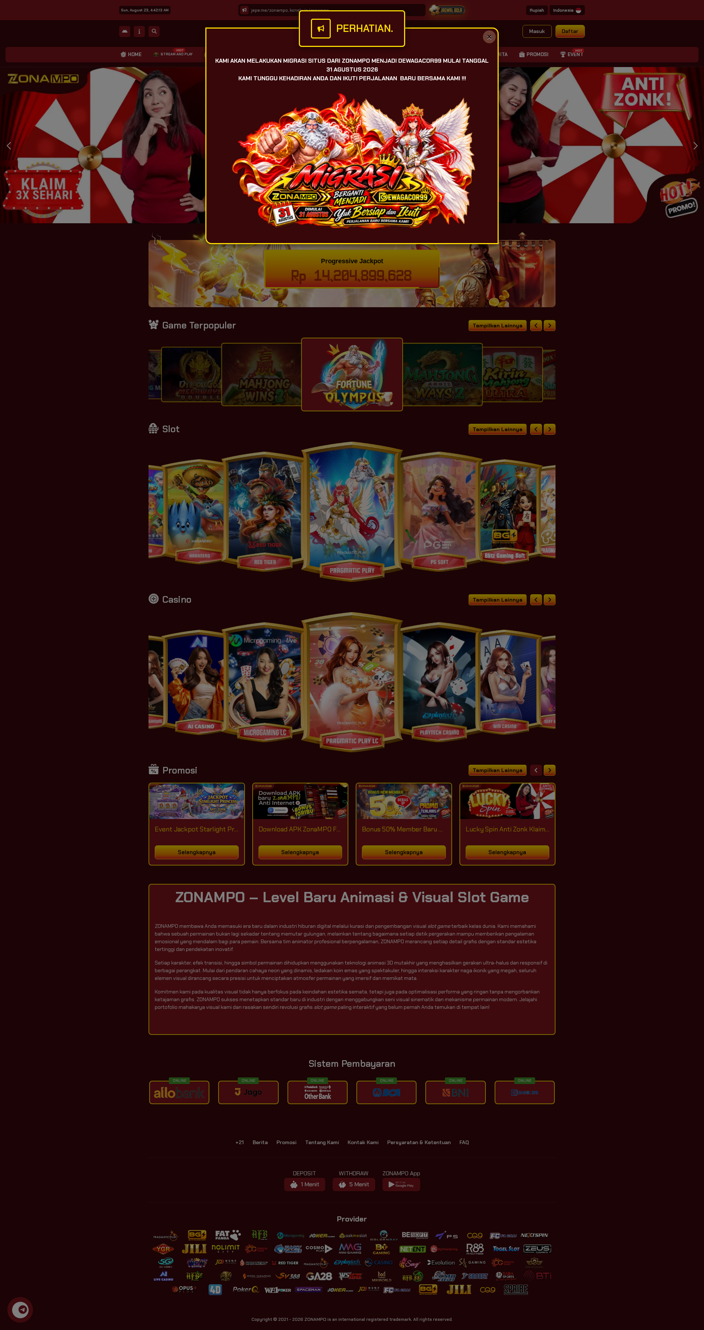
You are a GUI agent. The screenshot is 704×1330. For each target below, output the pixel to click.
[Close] (489, 36)
